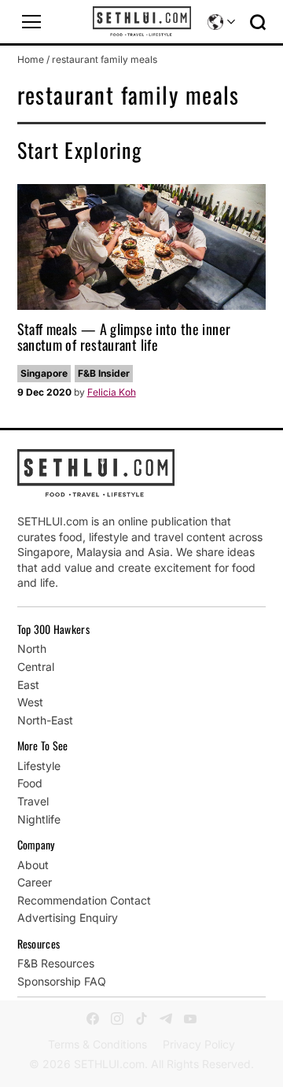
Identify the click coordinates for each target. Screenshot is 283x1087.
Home (30, 59)
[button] (31, 22)
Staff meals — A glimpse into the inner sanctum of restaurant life (124, 337)
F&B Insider (104, 373)
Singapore (44, 373)
